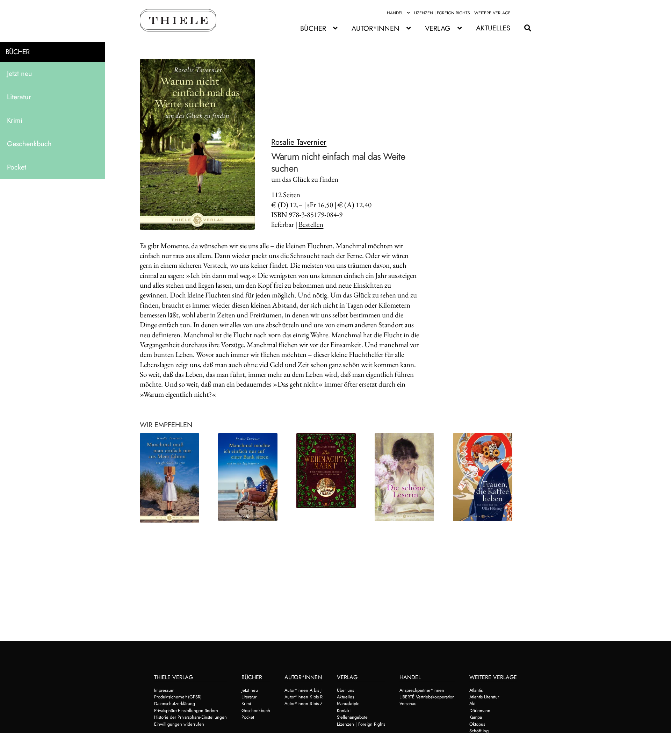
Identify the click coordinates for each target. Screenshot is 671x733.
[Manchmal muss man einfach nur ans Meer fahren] (173, 478)
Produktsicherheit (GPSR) (178, 697)
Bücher (313, 28)
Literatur (19, 97)
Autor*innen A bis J (303, 690)
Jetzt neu (19, 74)
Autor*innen (375, 28)
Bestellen (310, 224)
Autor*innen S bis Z (303, 703)
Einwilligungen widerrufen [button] (179, 724)
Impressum (164, 690)
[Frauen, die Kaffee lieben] (486, 477)
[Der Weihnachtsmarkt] (329, 470)
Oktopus (477, 724)
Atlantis (476, 690)
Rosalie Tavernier (298, 142)
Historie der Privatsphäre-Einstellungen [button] (190, 717)
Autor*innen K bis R (303, 697)
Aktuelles (493, 28)
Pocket (16, 167)
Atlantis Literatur (484, 697)
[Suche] (524, 28)
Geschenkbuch (29, 144)
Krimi (14, 120)
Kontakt (344, 710)
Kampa (475, 717)
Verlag (437, 28)
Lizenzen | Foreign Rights (442, 13)
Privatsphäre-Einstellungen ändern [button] (186, 710)
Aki (472, 703)
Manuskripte (348, 703)
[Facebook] (519, 13)
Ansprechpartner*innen (421, 690)
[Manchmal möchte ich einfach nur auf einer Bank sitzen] (251, 477)
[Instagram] (527, 13)
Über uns (345, 690)
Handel (395, 13)
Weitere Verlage (492, 13)
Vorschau (408, 703)
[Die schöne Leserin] (408, 477)
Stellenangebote (352, 717)
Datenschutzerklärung (174, 703)
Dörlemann (479, 710)
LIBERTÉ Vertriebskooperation (427, 697)
